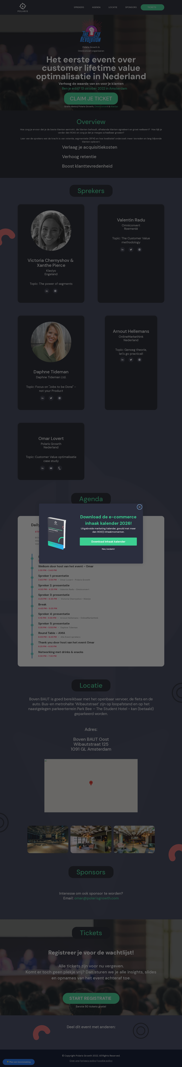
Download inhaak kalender (108, 541)
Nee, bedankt (108, 549)
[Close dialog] (139, 507)
